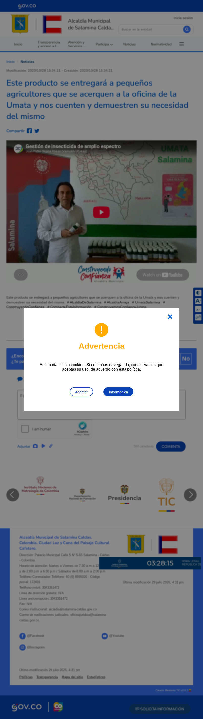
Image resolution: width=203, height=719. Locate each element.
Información (118, 392)
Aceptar (81, 392)
